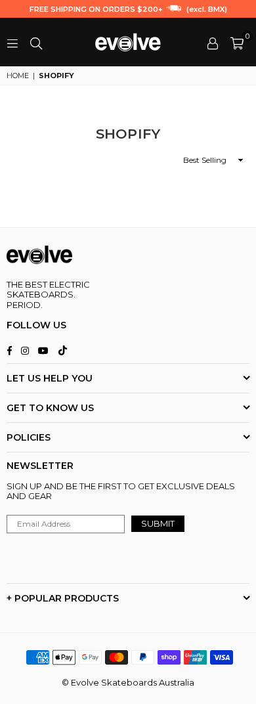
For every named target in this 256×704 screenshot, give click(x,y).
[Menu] (12, 42)
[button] (236, 43)
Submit (158, 523)
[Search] (36, 42)
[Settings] (212, 43)
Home (18, 75)
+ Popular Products (63, 598)
